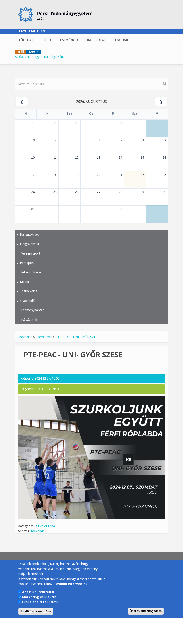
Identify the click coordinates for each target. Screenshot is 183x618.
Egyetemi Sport (32, 31)
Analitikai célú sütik (38, 592)
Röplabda (38, 531)
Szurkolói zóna (44, 526)
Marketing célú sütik (39, 597)
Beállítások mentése (35, 611)
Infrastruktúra (31, 272)
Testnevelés (28, 291)
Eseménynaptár (32, 310)
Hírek (46, 40)
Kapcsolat (96, 40)
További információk (70, 584)
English (121, 40)
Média (24, 282)
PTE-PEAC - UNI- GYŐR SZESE (77, 337)
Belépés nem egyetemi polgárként (39, 56)
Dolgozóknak (29, 244)
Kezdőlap (25, 337)
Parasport (27, 263)
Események (69, 40)
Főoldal (26, 40)
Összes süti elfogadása (146, 611)
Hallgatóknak (29, 234)
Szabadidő (27, 301)
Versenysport (30, 253)
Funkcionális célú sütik (40, 602)
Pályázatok (29, 319)
